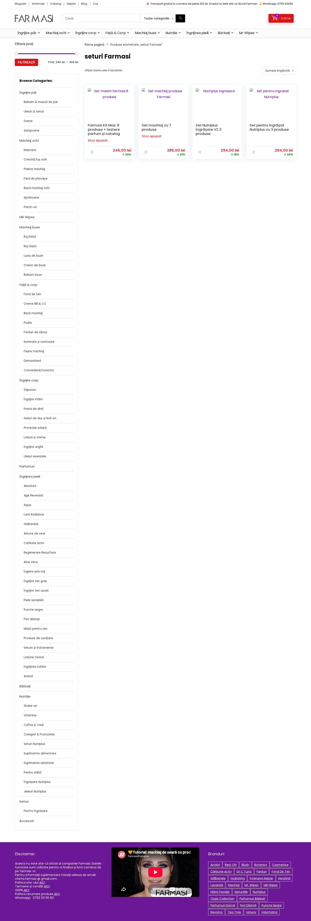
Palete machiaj (34, 169)
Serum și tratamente (39, 648)
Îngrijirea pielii (197, 32)
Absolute (30, 486)
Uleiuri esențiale (35, 456)
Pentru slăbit (33, 772)
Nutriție (171, 32)
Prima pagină (94, 44)
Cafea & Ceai (34, 725)
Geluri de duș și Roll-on (40, 418)
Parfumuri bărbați (252, 898)
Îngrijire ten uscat (36, 591)
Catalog (55, 3)
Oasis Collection (222, 898)
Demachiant (32, 361)
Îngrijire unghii (33, 447)
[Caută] (180, 18)
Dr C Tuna (244, 871)
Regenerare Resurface (40, 553)
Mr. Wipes (252, 885)
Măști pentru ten (35, 629)
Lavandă (217, 885)
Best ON (231, 865)
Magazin (20, 3)
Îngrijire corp (85, 32)
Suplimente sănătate (39, 763)
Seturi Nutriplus (34, 744)
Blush (245, 865)
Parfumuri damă (223, 905)
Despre (71, 3)
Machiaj (233, 885)
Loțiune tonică (34, 657)
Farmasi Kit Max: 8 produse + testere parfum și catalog (104, 129)
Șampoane (31, 131)
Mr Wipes (247, 32)
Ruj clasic (30, 246)
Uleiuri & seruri (34, 112)
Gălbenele (31, 524)
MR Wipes (26, 217)
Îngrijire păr (27, 32)
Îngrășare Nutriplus (37, 782)
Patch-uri (30, 207)
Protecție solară (35, 428)
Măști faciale (220, 892)
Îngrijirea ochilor (35, 667)
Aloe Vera (31, 562)
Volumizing (269, 912)
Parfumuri (26, 466)
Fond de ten (32, 294)
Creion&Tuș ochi (35, 160)
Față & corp (28, 284)
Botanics (260, 865)
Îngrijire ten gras (35, 581)
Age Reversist (33, 495)
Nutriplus (259, 892)
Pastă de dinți (33, 409)
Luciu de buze (33, 256)
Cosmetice (280, 865)
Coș (95, 3)
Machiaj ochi (56, 32)
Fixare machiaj (34, 351)
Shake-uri (30, 706)
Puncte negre (33, 610)
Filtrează (26, 62)
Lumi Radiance (34, 515)
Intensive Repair (261, 878)
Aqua (27, 505)
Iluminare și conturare (39, 342)
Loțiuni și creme (35, 437)
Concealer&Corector (39, 370)
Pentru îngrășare (36, 811)
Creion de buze (35, 265)
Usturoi (251, 912)
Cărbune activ (34, 543)
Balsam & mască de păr (41, 102)
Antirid (28, 676)
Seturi (24, 801)
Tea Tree (234, 912)
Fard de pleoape (36, 179)
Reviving (217, 912)
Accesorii (26, 821)
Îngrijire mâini (33, 399)
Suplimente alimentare (40, 753)
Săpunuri (30, 390)
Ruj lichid (30, 237)
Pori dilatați (32, 619)
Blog (84, 3)
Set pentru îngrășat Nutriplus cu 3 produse (269, 127)
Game (28, 121)
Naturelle (241, 892)
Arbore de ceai (34, 534)
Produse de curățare (38, 638)
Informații (38, 3)
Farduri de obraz (35, 332)
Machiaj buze (145, 32)
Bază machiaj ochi (37, 188)
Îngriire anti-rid (34, 572)
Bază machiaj (33, 313)
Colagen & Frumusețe (39, 734)
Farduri (262, 871)
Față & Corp (115, 32)
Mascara (30, 150)
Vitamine (30, 715)
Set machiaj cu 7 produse (156, 127)
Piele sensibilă (34, 600)
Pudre (28, 323)
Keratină (284, 878)
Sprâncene (31, 198)
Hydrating (238, 878)
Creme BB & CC (35, 304)
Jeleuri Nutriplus (35, 791)
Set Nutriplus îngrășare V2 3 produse (209, 129)
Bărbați (224, 32)
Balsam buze (33, 275)
